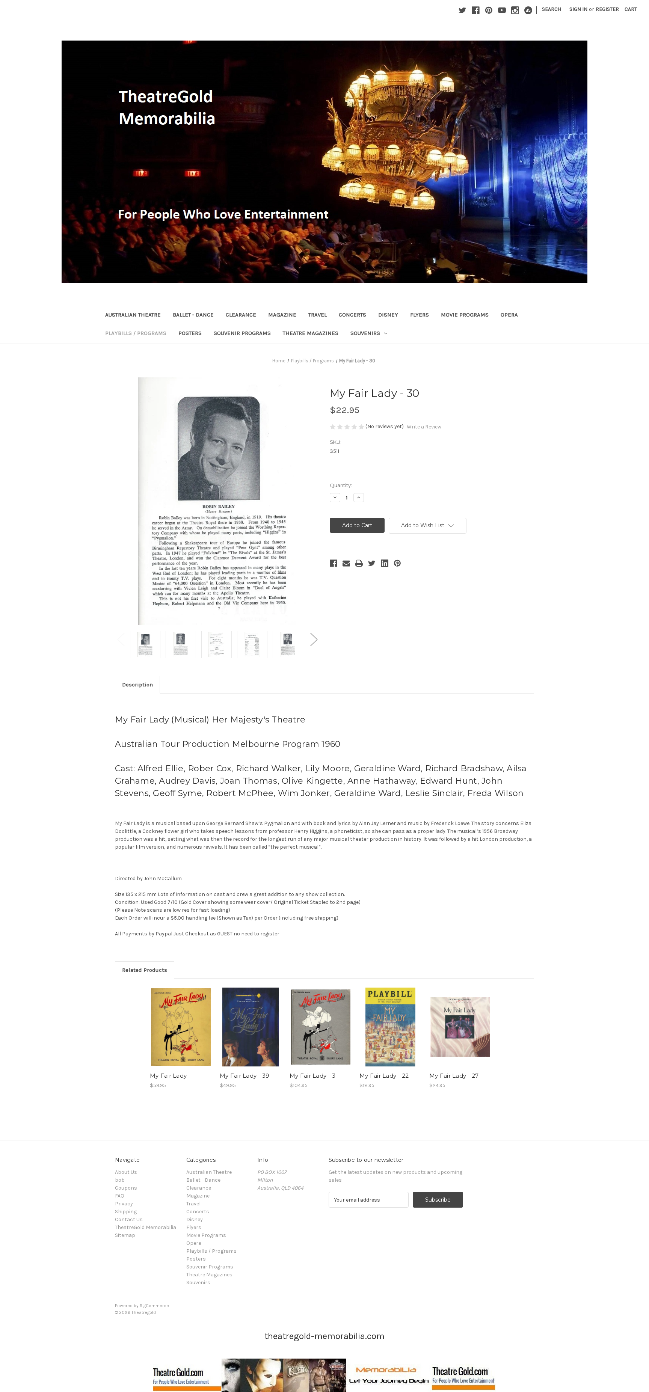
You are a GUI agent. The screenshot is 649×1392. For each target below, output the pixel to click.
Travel (317, 314)
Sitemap (125, 1235)
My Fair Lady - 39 (244, 1075)
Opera (509, 314)
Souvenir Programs (242, 333)
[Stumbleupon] (528, 10)
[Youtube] (502, 10)
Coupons (126, 1188)
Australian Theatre (133, 314)
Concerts (352, 314)
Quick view (180, 1021)
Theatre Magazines (310, 333)
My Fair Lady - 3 (312, 1075)
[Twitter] (462, 10)
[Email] (346, 563)
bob (120, 1180)
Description (137, 684)
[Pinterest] (489, 10)
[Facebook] (476, 10)
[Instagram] (515, 10)
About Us (126, 1172)
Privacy (124, 1203)
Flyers (419, 314)
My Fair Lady (168, 1075)
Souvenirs (365, 333)
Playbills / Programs (135, 333)
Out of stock (321, 1034)
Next (313, 638)
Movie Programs (465, 314)
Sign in (578, 9)
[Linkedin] (384, 563)
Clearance (241, 314)
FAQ (119, 1196)
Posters (190, 333)
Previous (120, 638)
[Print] (359, 563)
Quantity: (341, 485)
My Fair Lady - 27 (453, 1075)
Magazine (282, 314)
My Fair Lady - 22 (384, 1075)
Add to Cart (181, 1034)
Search (551, 9)
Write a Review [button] (424, 427)
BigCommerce (154, 1305)
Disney (388, 314)
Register (607, 9)
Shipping (126, 1211)
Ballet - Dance (193, 314)
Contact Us (129, 1219)
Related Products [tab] (144, 970)
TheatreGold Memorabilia (145, 1227)
